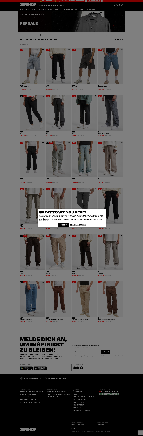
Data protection (43, 220)
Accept (64, 225)
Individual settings (78, 225)
